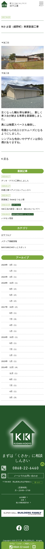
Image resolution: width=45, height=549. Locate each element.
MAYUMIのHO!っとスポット (13, 247)
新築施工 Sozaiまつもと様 (12, 199)
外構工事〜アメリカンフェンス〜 (16, 190)
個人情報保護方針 (22, 503)
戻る (6, 158)
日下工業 (18, 4)
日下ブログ (6, 235)
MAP (38, 482)
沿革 (22, 500)
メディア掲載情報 (9, 241)
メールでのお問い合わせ (26, 476)
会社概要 (22, 497)
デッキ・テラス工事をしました (15, 181)
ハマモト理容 (7, 218)
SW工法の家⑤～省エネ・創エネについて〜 (20, 209)
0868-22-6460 (26, 468)
